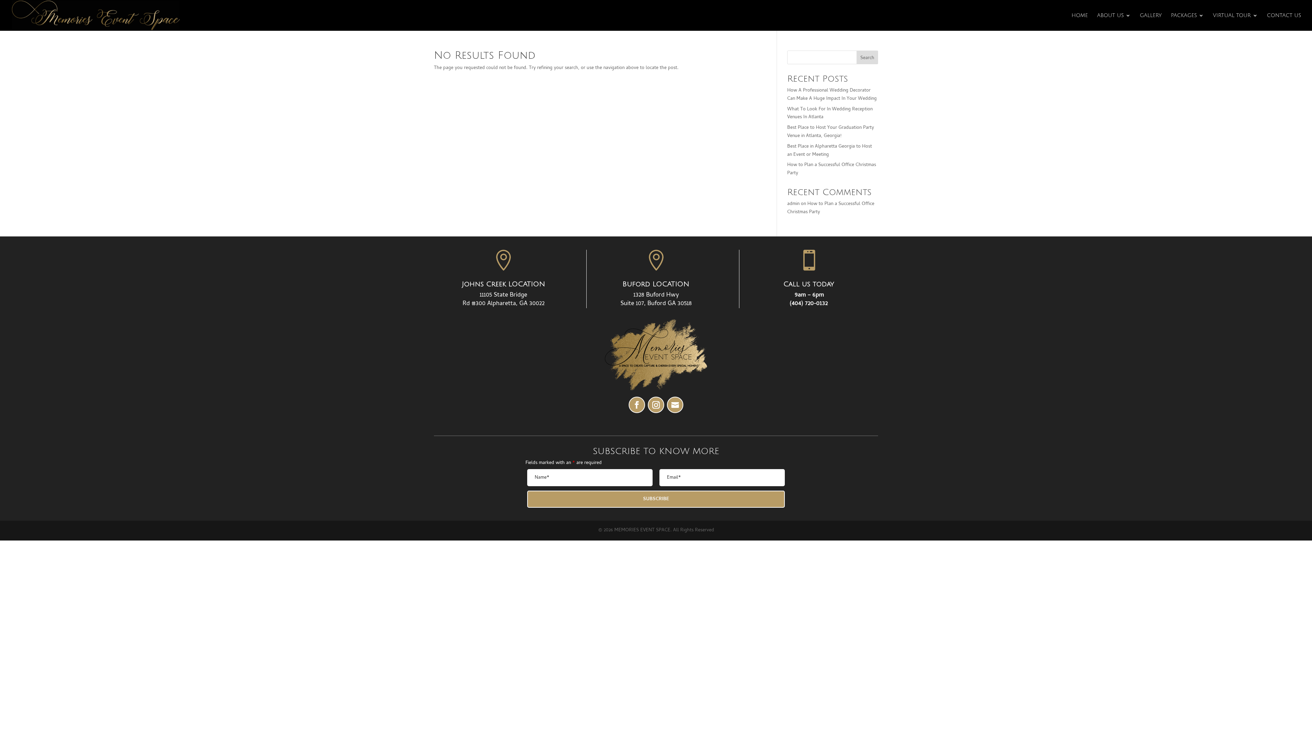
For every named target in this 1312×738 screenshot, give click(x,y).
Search (867, 58)
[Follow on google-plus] (675, 405)
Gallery (1151, 15)
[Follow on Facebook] (637, 405)
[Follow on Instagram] (656, 405)
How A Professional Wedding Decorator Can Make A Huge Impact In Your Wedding (832, 95)
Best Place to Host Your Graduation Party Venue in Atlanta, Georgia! (830, 132)
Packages (1184, 15)
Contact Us (1284, 15)
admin (793, 204)
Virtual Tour (1232, 15)
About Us (1110, 15)
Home (1079, 15)
